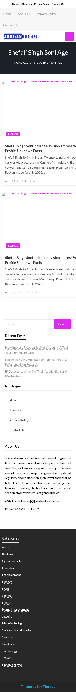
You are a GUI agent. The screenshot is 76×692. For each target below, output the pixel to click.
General (7, 595)
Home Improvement (15, 609)
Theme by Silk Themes (38, 686)
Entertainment (11, 575)
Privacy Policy (41, 4)
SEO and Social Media (16, 630)
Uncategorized (12, 665)
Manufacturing (12, 623)
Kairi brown (30, 180)
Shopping (8, 637)
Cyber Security (12, 561)
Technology (10, 651)
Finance (7, 582)
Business (13, 134)
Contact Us (58, 4)
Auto (5, 547)
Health (6, 602)
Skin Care (8, 644)
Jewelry (7, 616)
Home (15, 4)
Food (5, 589)
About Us (26, 4)
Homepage (21, 62)
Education (8, 568)
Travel (6, 658)
